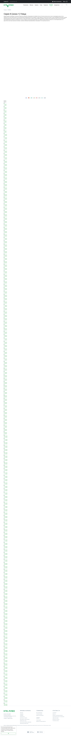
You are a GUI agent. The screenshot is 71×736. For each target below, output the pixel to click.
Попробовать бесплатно (17, 39)
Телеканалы (25, 5)
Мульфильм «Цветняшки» (25, 719)
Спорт (41, 5)
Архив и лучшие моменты (41, 721)
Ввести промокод (57, 1)
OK (8, 733)
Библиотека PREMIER (14, 25)
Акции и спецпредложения (58, 715)
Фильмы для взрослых (24, 723)
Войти (64, 1)
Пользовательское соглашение (58, 716)
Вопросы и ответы (56, 719)
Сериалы (36, 5)
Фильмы (31, 5)
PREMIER (51, 5)
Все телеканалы (39, 712)
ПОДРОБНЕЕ (12, 33)
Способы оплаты (56, 720)
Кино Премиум (13, 66)
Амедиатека (56, 5)
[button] (31, 732)
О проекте (5, 718)
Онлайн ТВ (6, 1)
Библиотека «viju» (23, 720)
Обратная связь (9, 718)
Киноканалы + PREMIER (15, 43)
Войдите (27, 91)
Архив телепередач (40, 715)
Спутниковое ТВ (13, 1)
